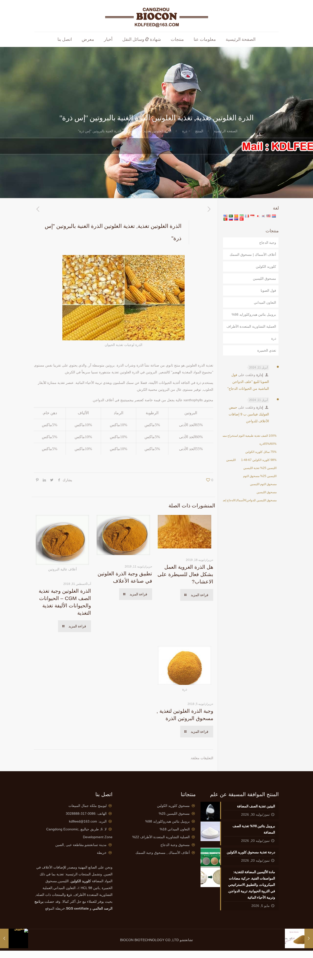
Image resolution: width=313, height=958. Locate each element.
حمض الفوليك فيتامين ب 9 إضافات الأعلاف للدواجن (249, 414)
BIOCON (127, 940)
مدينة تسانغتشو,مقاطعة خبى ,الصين (81, 845)
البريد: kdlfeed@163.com (88, 821)
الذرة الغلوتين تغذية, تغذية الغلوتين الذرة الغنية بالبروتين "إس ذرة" (124, 131)
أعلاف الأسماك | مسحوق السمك (253, 254)
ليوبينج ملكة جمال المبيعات (87, 806)
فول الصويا (268, 290)
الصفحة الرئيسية (225, 131)
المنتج (199, 131)
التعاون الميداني (265, 302)
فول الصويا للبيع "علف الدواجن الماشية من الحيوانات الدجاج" (248, 381)
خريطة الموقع (55, 908)
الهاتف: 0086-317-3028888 (86, 813)
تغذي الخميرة (266, 350)
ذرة (184, 131)
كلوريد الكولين (266, 266)
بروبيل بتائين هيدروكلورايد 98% (254, 314)
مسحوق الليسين (264, 278)
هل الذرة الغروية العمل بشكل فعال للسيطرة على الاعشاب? (185, 574)
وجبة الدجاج (267, 243)
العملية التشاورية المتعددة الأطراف (251, 326)
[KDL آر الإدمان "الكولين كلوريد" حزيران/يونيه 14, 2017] (308, 938)
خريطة (102, 853)
